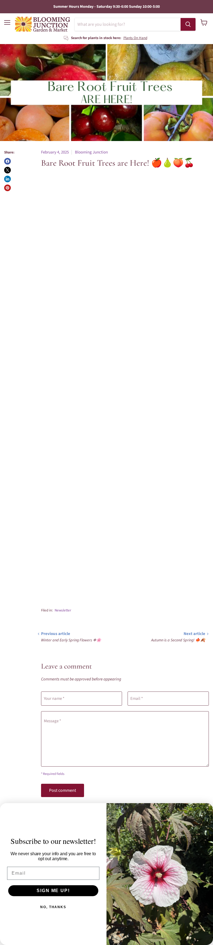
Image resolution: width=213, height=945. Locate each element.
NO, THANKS (53, 907)
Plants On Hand (135, 37)
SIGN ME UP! (53, 890)
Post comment (62, 790)
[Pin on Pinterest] (7, 188)
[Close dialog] (206, 810)
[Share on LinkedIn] (7, 179)
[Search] (188, 24)
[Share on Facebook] (7, 161)
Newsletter (63, 610)
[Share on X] (7, 170)
